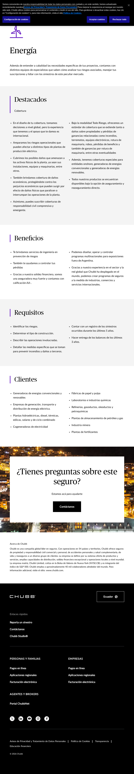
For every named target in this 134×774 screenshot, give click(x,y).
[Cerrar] (128, 5)
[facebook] (46, 718)
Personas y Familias (25, 659)
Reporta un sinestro (21, 622)
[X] (12, 718)
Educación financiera (20, 746)
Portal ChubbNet (19, 703)
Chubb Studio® (19, 636)
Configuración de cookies (16, 19)
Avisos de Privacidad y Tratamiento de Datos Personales (38, 741)
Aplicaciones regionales (23, 675)
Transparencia (102, 741)
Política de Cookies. (72, 13)
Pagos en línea (18, 668)
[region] (67, 13)
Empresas (75, 659)
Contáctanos (17, 629)
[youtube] (29, 718)
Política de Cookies (80, 741)
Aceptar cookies (97, 19)
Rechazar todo (119, 19)
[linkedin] (20, 718)
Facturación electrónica (23, 682)
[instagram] (38, 718)
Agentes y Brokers (24, 694)
